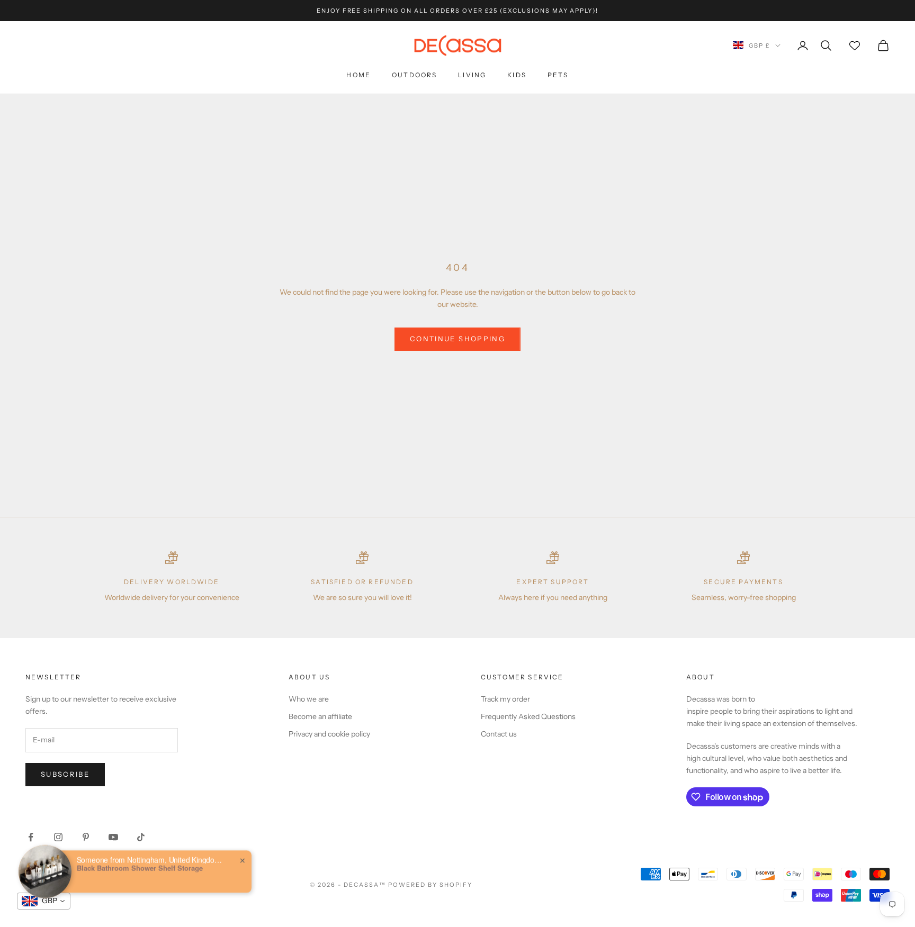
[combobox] (43, 901)
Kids (516, 75)
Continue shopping (457, 338)
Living (472, 75)
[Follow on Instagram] (58, 837)
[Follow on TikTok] (141, 837)
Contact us (499, 734)
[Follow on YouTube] (113, 837)
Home (358, 75)
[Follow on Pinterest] (85, 837)
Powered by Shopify (430, 884)
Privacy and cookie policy (329, 734)
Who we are (309, 699)
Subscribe (65, 774)
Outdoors (414, 75)
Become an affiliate (320, 716)
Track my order (505, 699)
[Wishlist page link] (854, 45)
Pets (558, 75)
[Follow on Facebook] (30, 837)
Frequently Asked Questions (528, 716)
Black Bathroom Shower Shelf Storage (140, 861)
